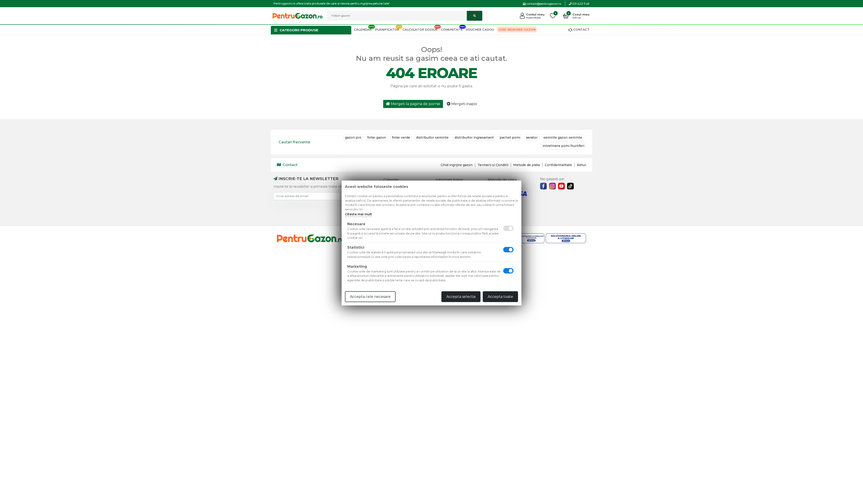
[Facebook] (543, 186)
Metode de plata (526, 165)
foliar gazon (376, 137)
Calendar (363, 29)
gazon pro (353, 137)
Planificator (387, 29)
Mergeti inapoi (463, 104)
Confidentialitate (558, 165)
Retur (581, 165)
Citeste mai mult (358, 214)
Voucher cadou (480, 29)
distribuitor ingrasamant (474, 137)
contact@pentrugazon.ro (543, 3)
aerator (532, 137)
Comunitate (452, 29)
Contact (581, 29)
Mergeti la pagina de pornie (415, 104)
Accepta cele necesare (370, 297)
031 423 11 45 (580, 3)
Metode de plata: (502, 180)
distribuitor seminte (432, 137)
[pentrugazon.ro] (298, 15)
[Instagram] (552, 186)
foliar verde (401, 137)
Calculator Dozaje (420, 29)
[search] (474, 16)
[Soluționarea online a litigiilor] (566, 238)
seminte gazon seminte (562, 137)
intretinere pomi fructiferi (563, 146)
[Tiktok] (570, 186)
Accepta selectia (461, 297)
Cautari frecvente (294, 142)
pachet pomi (510, 137)
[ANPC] (524, 238)
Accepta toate (500, 297)
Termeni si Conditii (493, 165)
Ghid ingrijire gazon (517, 29)
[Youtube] (561, 186)
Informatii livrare (449, 180)
